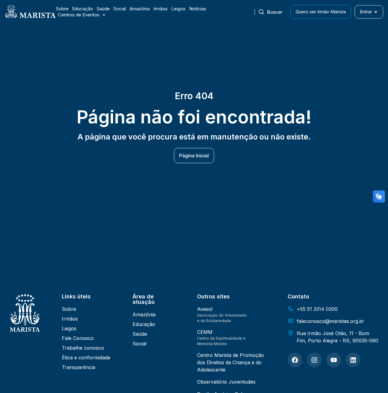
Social (119, 9)
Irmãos (160, 9)
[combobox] (272, 12)
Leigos (178, 9)
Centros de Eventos (78, 15)
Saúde (103, 9)
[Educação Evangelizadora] (295, 360)
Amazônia (139, 9)
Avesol (204, 309)
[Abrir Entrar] (375, 11)
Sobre (62, 9)
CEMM (204, 332)
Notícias (197, 9)
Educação (82, 9)
